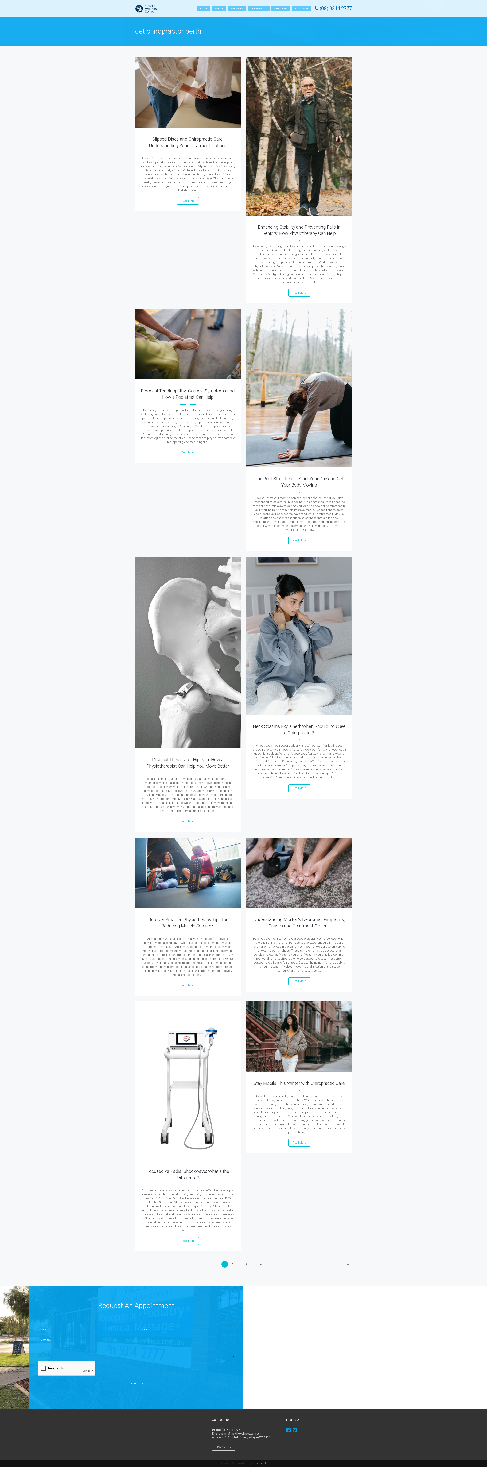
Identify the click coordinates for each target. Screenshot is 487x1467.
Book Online (223, 1446)
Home (203, 8)
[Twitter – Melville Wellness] (295, 1429)
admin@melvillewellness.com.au (240, 1433)
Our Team (280, 8)
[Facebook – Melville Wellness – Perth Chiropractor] (288, 1429)
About (219, 8)
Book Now (302, 8)
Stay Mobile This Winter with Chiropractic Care (299, 1083)
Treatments (259, 8)
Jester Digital (259, 1463)
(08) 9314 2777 (231, 1429)
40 (261, 1264)
